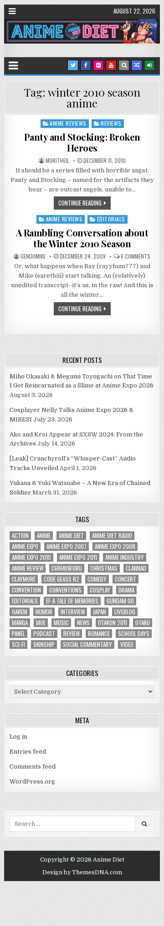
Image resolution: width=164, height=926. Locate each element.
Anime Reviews (68, 123)
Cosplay (100, 590)
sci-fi (18, 644)
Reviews (111, 123)
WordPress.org (32, 781)
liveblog (124, 612)
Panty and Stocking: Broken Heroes (82, 142)
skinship (44, 644)
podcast (44, 633)
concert (125, 579)
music (61, 622)
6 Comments (135, 256)
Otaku (142, 622)
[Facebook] (85, 65)
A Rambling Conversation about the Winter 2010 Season (82, 238)
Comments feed (33, 766)
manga (20, 622)
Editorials (111, 219)
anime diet (71, 535)
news (83, 622)
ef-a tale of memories (72, 601)
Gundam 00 (120, 601)
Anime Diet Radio (112, 535)
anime (44, 535)
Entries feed (28, 751)
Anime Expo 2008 (115, 546)
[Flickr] (98, 65)
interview (73, 612)
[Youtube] (111, 65)
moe (41, 622)
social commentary (87, 644)
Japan (99, 612)
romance (99, 633)
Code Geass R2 (61, 579)
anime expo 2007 (66, 546)
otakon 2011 (112, 622)
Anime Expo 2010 (31, 557)
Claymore (24, 579)
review (71, 633)
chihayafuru (66, 568)
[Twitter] (72, 65)
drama (126, 590)
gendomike (33, 256)
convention (26, 590)
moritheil (57, 160)
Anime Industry (124, 557)
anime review (27, 568)
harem (19, 612)
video (126, 644)
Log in (18, 736)
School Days (133, 633)
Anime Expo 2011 (78, 557)
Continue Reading (80, 202)
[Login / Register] (149, 65)
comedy (97, 579)
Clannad (136, 568)
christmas (104, 568)
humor (44, 612)
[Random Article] (136, 65)
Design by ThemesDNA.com (82, 872)
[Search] (123, 65)
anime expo (25, 546)
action (20, 535)
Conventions (65, 590)
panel (18, 633)
